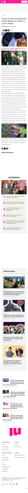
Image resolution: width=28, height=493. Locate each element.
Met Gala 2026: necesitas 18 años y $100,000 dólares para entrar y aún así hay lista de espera (13, 293)
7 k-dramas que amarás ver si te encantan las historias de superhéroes (14, 209)
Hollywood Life (4, 97)
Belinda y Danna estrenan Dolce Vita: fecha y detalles (14, 215)
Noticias (3, 15)
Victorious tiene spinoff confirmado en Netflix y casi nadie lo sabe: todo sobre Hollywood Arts (14, 394)
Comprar (24, 1)
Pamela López (12, 296)
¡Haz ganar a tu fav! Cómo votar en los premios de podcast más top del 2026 (13, 339)
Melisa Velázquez (12, 26)
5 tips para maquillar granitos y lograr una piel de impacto (14, 228)
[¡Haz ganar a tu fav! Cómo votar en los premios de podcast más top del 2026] (14, 328)
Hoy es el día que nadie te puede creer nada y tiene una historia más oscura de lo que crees (13, 383)
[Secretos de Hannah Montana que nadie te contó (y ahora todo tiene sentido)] (6, 415)
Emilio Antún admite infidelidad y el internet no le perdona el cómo (13, 315)
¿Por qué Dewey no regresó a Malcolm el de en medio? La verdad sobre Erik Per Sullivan (12, 362)
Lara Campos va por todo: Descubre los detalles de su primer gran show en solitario (13, 406)
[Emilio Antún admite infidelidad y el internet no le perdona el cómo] (14, 306)
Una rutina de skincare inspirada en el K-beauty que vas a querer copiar (15, 202)
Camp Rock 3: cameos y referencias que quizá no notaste (15, 197)
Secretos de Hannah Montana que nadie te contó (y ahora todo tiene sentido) (13, 418)
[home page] (4, 2)
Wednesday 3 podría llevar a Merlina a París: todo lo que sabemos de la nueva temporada (15, 222)
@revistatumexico (5, 144)
